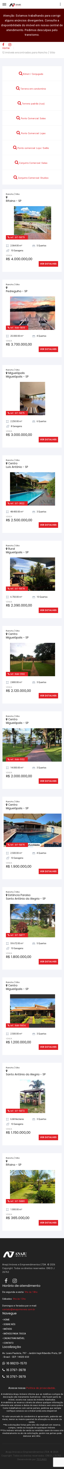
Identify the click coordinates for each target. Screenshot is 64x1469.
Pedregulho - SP (16, 276)
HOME (7, 1305)
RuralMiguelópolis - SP (17, 535)
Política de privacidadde (40, 1373)
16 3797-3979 (16, 1362)
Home (6, 48)
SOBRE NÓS (9, 1309)
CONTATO (9, 1328)
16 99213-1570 (16, 1348)
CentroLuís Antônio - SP (17, 450)
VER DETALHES (48, 249)
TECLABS (42, 1444)
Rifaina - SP (13, 186)
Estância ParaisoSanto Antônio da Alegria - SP (26, 882)
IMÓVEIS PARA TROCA (15, 1318)
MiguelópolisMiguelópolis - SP (17, 360)
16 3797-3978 (16, 1355)
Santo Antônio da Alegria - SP (26, 1059)
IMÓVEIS (8, 1314)
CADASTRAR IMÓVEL (14, 1323)
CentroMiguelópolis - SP (17, 621)
